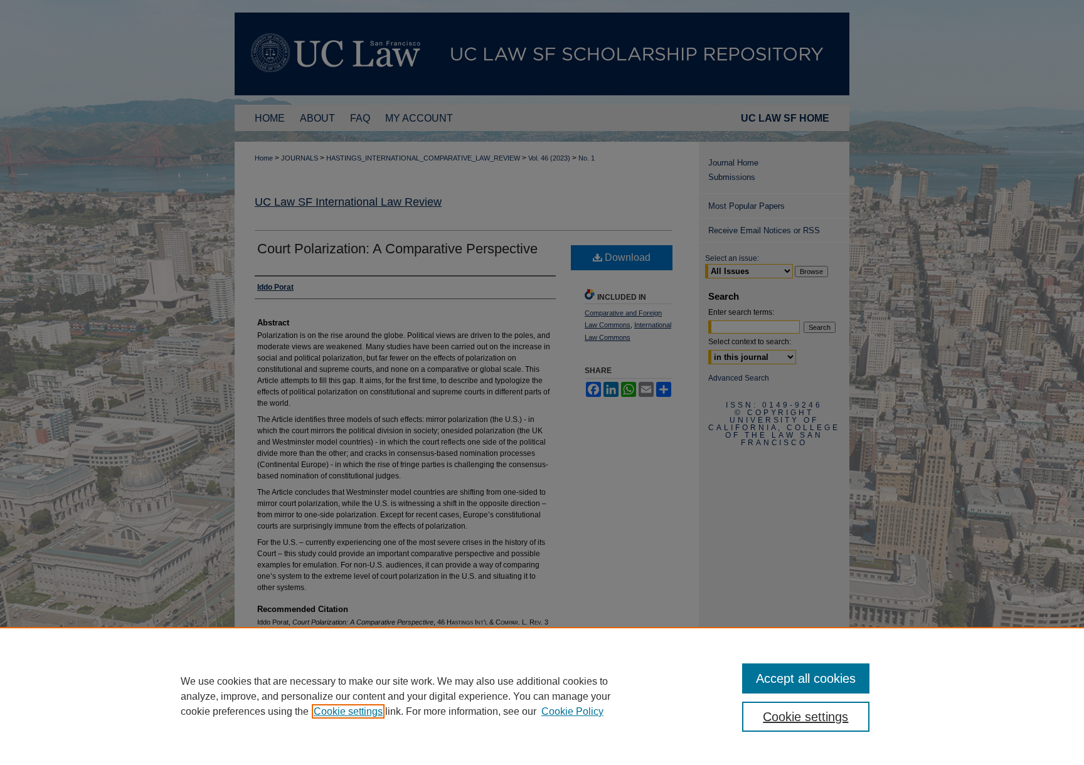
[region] (542, 696)
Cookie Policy (572, 711)
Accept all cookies (806, 678)
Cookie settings (348, 711)
